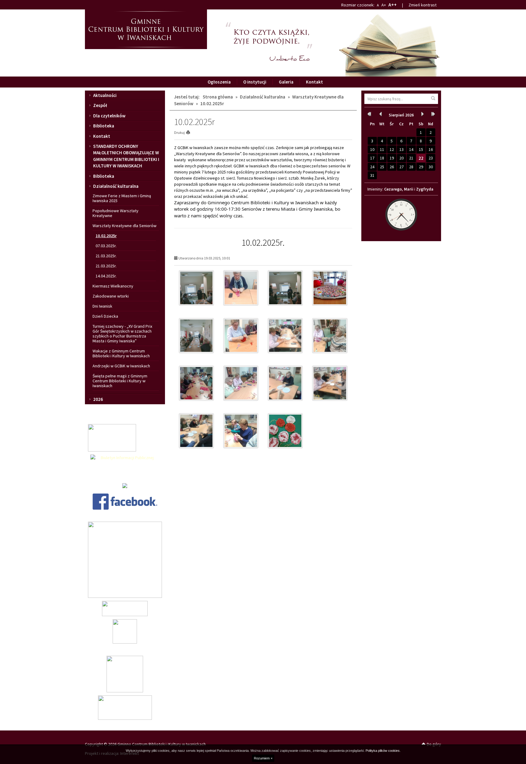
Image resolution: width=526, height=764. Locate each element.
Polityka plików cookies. (383, 750)
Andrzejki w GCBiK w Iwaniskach (121, 366)
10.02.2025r (106, 235)
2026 (98, 399)
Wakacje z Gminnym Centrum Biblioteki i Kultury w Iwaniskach (121, 353)
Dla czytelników (109, 116)
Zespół (100, 105)
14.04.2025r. (106, 276)
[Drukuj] (190, 132)
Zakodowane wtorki (111, 296)
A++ (392, 5)
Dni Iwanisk (102, 306)
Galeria (286, 82)
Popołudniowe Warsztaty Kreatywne (116, 213)
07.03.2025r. (106, 245)
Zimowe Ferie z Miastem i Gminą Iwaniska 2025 (122, 198)
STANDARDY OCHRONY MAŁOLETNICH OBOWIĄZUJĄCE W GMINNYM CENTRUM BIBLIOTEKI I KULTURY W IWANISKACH (126, 156)
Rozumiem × (263, 758)
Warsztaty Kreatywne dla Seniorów (124, 225)
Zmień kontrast (423, 5)
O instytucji (254, 82)
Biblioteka (103, 126)
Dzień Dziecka (105, 316)
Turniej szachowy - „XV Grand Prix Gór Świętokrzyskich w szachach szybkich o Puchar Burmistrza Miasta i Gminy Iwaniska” (122, 333)
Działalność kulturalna (116, 186)
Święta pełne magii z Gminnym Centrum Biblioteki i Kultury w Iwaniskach (120, 380)
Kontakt (314, 82)
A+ (383, 5)
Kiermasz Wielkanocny (113, 286)
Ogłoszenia (219, 82)
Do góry (433, 744)
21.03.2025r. (106, 256)
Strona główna (218, 97)
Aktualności (105, 95)
